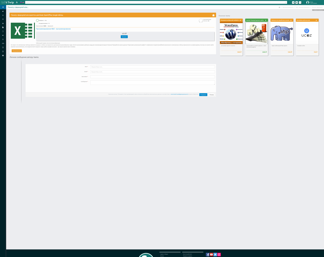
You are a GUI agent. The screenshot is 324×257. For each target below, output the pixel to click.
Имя (86, 66)
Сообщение (84, 81)
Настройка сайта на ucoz (303, 20)
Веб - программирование (303, 7)
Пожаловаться (17, 51)
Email (85, 71)
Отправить (203, 94)
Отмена (212, 94)
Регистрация (313, 3)
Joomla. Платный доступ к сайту (255, 20)
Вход (311, 2)
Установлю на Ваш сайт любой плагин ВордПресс (234, 20)
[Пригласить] (17, 2)
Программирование (288, 7)
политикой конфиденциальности (179, 94)
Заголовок (84, 76)
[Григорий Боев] (201, 19)
